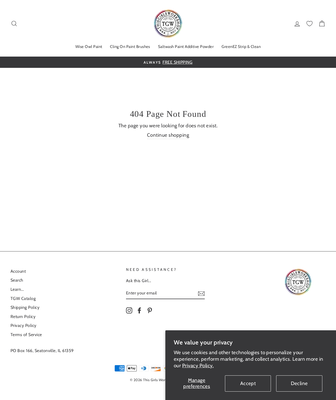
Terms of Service (26, 334)
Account (18, 271)
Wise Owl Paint (88, 46)
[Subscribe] (201, 293)
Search (16, 280)
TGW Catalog (23, 298)
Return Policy (22, 316)
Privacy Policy (23, 325)
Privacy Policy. (198, 366)
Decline (299, 383)
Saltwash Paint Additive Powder (186, 46)
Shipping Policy (24, 307)
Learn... (17, 289)
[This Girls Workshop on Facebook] (139, 310)
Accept (248, 383)
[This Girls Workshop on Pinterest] (149, 310)
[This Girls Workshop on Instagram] (129, 310)
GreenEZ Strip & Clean (241, 46)
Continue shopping (168, 135)
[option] (168, 62)
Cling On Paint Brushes (130, 46)
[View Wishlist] (309, 24)
